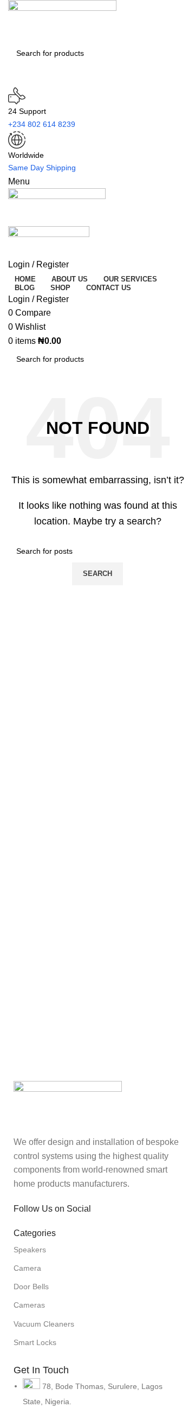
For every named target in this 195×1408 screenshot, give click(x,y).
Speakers (30, 1249)
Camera (27, 1268)
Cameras (29, 1305)
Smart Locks (35, 1342)
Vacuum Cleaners (44, 1324)
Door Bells (31, 1286)
